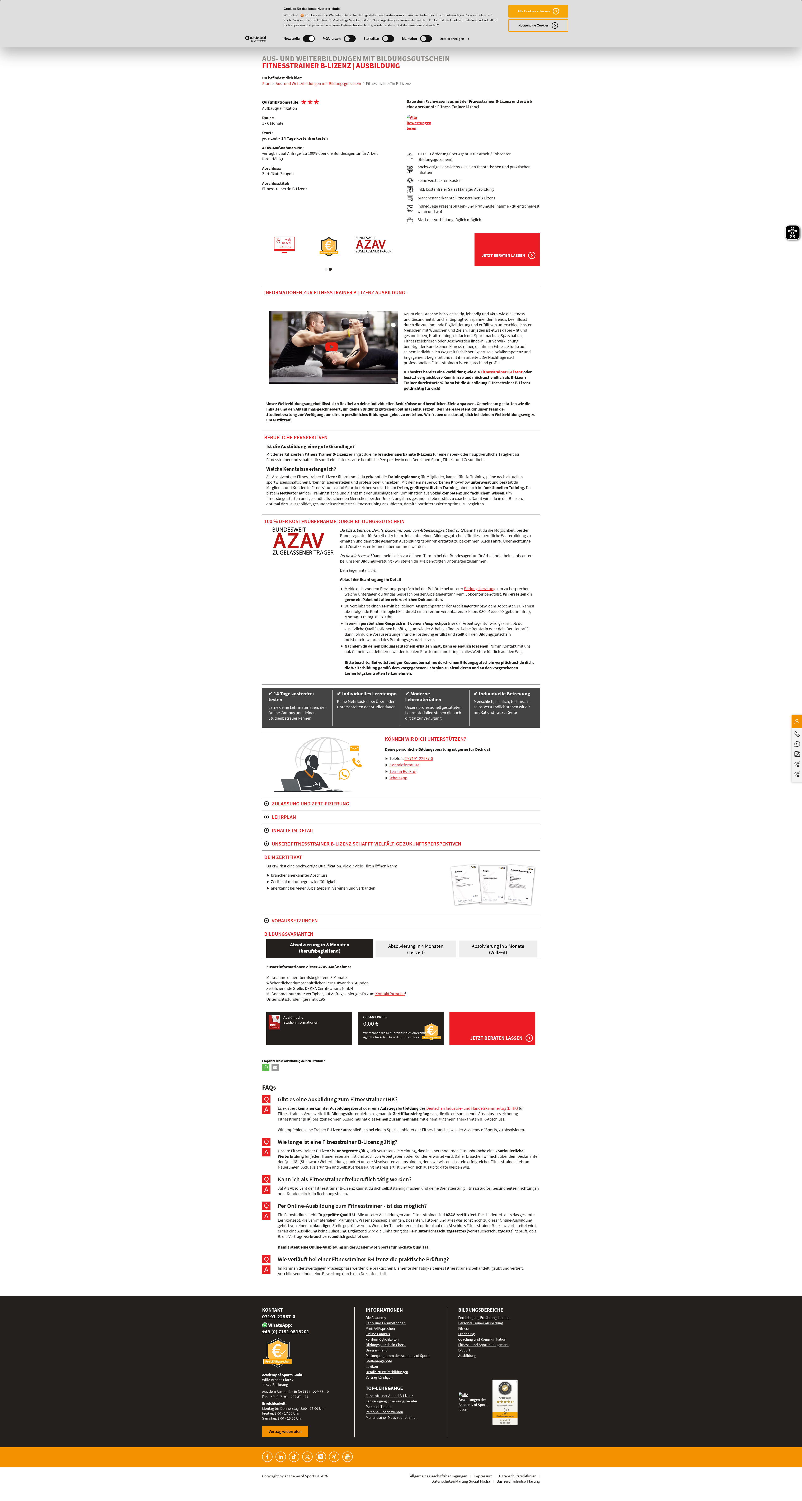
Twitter (307, 1457)
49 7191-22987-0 (419, 758)
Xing (334, 1457)
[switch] (350, 38)
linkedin (280, 1457)
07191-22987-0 (278, 1316)
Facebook (267, 1457)
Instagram (321, 1457)
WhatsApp (398, 777)
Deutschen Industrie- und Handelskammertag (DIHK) (472, 1108)
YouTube (347, 1457)
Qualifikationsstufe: (280, 102)
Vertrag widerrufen (285, 1431)
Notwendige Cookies (533, 25)
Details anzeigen (452, 39)
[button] (265, 1067)
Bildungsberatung (479, 588)
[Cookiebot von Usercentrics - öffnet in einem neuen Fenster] (256, 39)
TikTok (294, 1457)
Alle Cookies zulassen (534, 11)
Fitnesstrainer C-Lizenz (502, 371)
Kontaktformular (404, 764)
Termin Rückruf (403, 771)
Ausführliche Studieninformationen (300, 1019)
